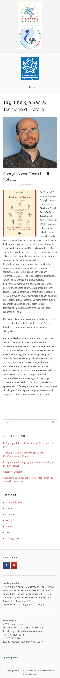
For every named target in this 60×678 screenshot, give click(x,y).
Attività (8, 508)
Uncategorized (12, 538)
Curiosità (9, 514)
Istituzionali (10, 520)
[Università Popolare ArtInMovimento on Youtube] (14, 565)
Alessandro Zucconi (12, 472)
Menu (32, 87)
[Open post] (30, 142)
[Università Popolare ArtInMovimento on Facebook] (6, 565)
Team (8, 532)
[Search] (53, 422)
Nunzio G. (29, 185)
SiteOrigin (35, 674)
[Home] (30, 68)
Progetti (9, 526)
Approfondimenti (13, 502)
